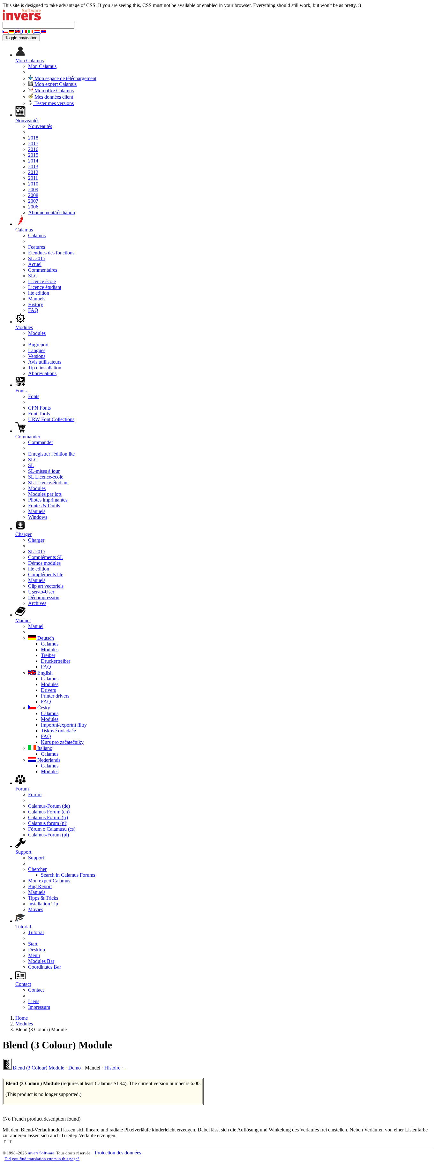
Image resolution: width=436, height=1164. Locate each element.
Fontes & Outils (44, 505)
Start (32, 944)
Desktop (36, 949)
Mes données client (53, 97)
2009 (33, 189)
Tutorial (36, 932)
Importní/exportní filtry (64, 725)
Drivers (48, 690)
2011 (33, 178)
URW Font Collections (51, 419)
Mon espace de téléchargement (64, 78)
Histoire (112, 1067)
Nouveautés (40, 126)
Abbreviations (42, 373)
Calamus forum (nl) (47, 823)
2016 (33, 149)
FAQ (33, 310)
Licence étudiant (44, 287)
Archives (37, 603)
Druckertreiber (55, 661)
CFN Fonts (39, 408)
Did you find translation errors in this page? (41, 1158)
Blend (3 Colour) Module (39, 1067)
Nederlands (48, 760)
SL (31, 465)
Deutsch (45, 638)
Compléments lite (45, 574)
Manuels (36, 298)
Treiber (48, 655)
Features (36, 247)
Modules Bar (41, 961)
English (44, 673)
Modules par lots (45, 494)
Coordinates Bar (44, 967)
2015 (33, 155)
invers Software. (41, 1153)
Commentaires (42, 270)
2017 (33, 143)
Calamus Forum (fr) (48, 817)
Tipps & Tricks (43, 898)
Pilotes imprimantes (47, 500)
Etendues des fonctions (51, 252)
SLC (33, 275)
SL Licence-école (45, 477)
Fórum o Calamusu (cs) (51, 829)
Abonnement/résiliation (51, 212)
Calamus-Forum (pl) (48, 834)
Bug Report (40, 886)
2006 (33, 206)
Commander (40, 442)
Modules (37, 333)
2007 (33, 201)
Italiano (44, 748)
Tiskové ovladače (58, 730)
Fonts (33, 396)
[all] (125, 1067)
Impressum (39, 1007)
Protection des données (118, 1152)
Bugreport (38, 344)
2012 (33, 172)
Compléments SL (45, 557)
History (35, 304)
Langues (36, 350)
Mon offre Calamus (53, 90)
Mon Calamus (42, 66)
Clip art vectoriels (46, 586)
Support (36, 857)
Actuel (34, 264)
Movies (35, 909)
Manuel (35, 626)
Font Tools (39, 413)
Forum (34, 794)
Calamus (37, 235)
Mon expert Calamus (55, 84)
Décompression (43, 597)
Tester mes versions (53, 103)
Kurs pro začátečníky (62, 742)
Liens (33, 1001)
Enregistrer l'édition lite (51, 454)
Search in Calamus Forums (68, 875)
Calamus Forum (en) (49, 811)
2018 (33, 137)
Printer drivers (55, 696)
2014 (33, 160)
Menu (34, 955)
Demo (74, 1067)
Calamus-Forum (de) (49, 806)
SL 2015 (36, 258)
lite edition (38, 293)
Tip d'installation (44, 367)
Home (21, 1018)
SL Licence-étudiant (48, 482)
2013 (33, 166)
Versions (36, 356)
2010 (33, 183)
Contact (36, 990)
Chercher (37, 869)
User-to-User (41, 591)
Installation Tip (43, 903)
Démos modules (44, 563)
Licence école (42, 281)
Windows (37, 517)
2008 (33, 195)
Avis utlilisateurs (44, 362)
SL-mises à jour (44, 471)
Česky (43, 707)
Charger (36, 540)
